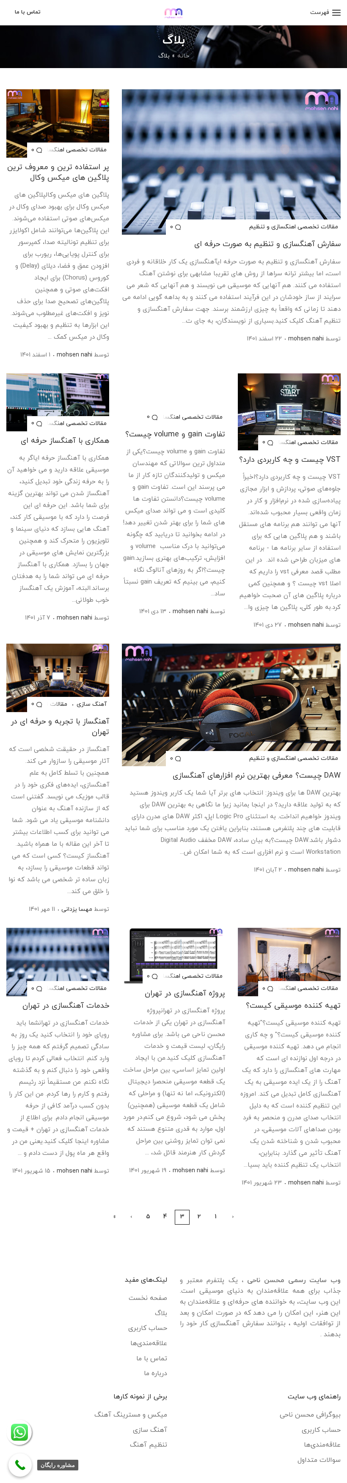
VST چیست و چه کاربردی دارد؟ (290, 460)
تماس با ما (151, 1358)
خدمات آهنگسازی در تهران (65, 1006)
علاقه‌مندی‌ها (148, 1343)
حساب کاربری (147, 1328)
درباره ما (155, 1373)
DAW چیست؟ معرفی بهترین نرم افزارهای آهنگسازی (257, 775)
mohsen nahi (306, 339)
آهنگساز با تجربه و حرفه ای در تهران (60, 726)
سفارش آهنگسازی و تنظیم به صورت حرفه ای (267, 244)
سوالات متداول (319, 1460)
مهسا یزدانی (76, 909)
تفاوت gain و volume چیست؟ (175, 434)
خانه (183, 56)
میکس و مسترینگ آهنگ (130, 1415)
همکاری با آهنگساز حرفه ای (65, 441)
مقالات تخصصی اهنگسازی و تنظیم (293, 227)
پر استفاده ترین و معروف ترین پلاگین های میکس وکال (58, 172)
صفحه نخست (148, 1298)
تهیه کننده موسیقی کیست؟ (293, 1006)
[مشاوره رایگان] (20, 1465)
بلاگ (161, 1313)
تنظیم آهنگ (148, 1445)
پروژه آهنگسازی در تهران (185, 993)
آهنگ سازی (91, 704)
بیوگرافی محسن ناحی (310, 1415)
